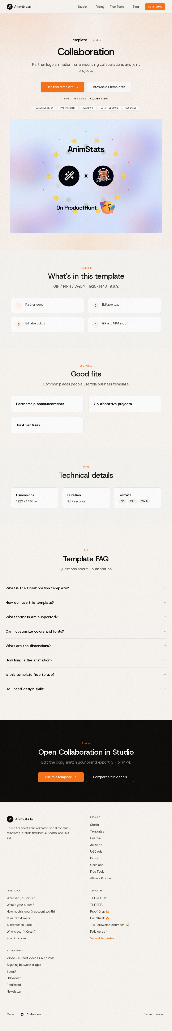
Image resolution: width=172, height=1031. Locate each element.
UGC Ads (96, 851)
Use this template (60, 87)
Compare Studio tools (110, 777)
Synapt (11, 971)
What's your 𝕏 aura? (20, 905)
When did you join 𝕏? (21, 898)
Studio (82, 7)
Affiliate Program (101, 878)
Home (67, 98)
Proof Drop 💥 (99, 911)
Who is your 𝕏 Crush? (21, 931)
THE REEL (96, 905)
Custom (95, 838)
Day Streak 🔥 (99, 918)
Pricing (100, 7)
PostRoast (14, 985)
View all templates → (104, 938)
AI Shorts (96, 845)
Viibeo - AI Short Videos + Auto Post (31, 958)
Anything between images (24, 965)
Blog (136, 7)
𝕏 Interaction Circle (19, 925)
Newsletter (14, 991)
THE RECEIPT (99, 898)
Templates (80, 98)
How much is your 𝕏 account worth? (31, 911)
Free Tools (117, 7)
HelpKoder (13, 978)
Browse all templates (109, 87)
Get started (155, 6)
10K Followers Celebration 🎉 (109, 925)
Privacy (160, 1014)
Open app (96, 865)
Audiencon (33, 1014)
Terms (148, 1014)
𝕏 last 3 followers (18, 918)
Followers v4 (98, 931)
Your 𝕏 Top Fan (17, 938)
